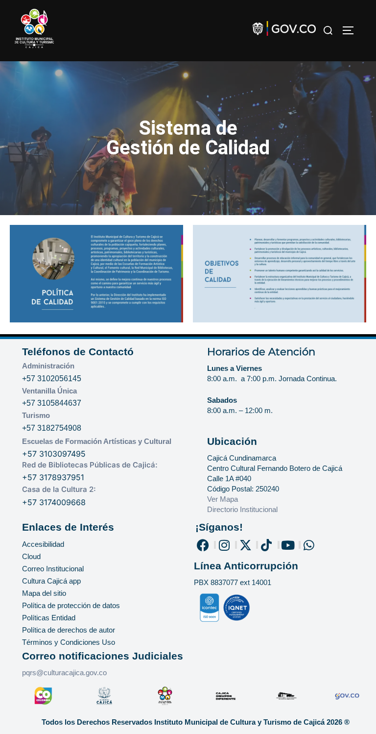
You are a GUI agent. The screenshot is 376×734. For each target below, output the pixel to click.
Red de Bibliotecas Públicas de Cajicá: (90, 464)
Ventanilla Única (49, 391)
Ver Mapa (222, 499)
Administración (48, 366)
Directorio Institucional (243, 509)
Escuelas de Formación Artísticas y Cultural (96, 441)
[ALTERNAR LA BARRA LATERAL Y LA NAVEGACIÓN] (351, 30)
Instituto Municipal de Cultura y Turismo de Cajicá (239, 722)
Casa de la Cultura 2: (59, 489)
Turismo (36, 415)
